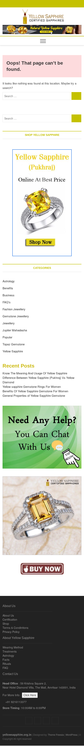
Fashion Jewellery (14, 309)
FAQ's (7, 302)
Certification (10, 619)
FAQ (5, 668)
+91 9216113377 (16, 702)
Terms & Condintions (15, 628)
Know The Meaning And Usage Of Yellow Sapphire (35, 373)
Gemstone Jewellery (16, 316)
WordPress (71, 734)
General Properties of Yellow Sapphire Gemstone (34, 395)
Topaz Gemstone (14, 344)
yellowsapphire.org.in (17, 734)
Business (8, 295)
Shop (6, 623)
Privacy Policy (11, 632)
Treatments (10, 651)
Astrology (9, 281)
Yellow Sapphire (13, 351)
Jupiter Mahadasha (15, 330)
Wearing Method (13, 647)
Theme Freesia (56, 734)
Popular (7, 337)
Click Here (29, 695)
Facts (6, 660)
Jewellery (9, 323)
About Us (8, 615)
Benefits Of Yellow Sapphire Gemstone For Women (35, 391)
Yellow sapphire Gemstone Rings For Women (32, 386)
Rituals (7, 664)
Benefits (8, 288)
